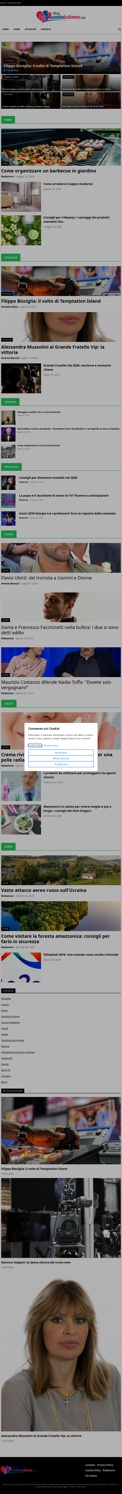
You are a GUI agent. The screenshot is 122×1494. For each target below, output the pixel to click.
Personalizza (61, 752)
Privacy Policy (51, 745)
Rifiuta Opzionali (61, 758)
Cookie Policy (35, 745)
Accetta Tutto (61, 764)
